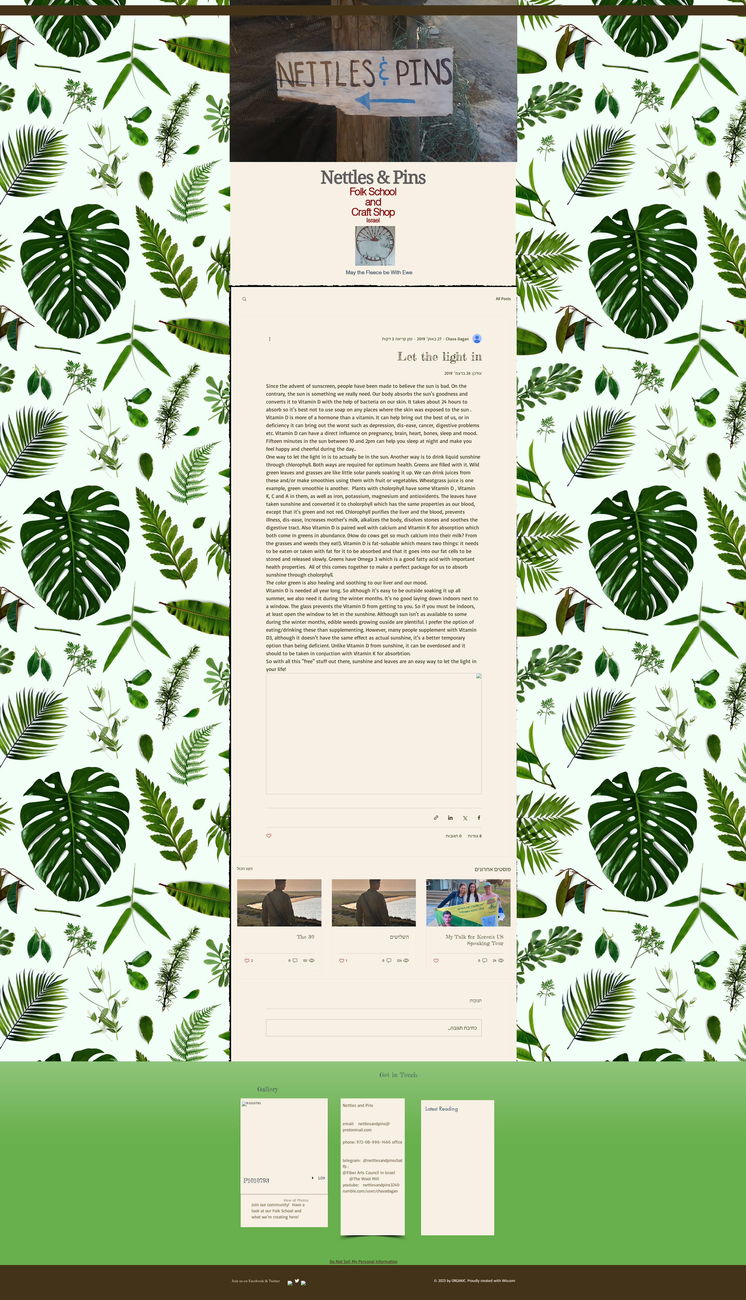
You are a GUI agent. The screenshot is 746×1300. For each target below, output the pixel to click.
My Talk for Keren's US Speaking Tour (475, 939)
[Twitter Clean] (297, 1280)
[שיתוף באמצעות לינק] (436, 817)
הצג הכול (245, 868)
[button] (244, 298)
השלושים (399, 936)
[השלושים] (374, 902)
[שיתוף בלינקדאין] (450, 817)
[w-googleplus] (303, 1283)
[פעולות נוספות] (269, 338)
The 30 (305, 936)
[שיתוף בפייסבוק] (479, 817)
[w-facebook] (290, 1283)
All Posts (503, 298)
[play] (313, 1178)
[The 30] (279, 902)
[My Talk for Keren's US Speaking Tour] (468, 902)
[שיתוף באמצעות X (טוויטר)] (464, 817)
